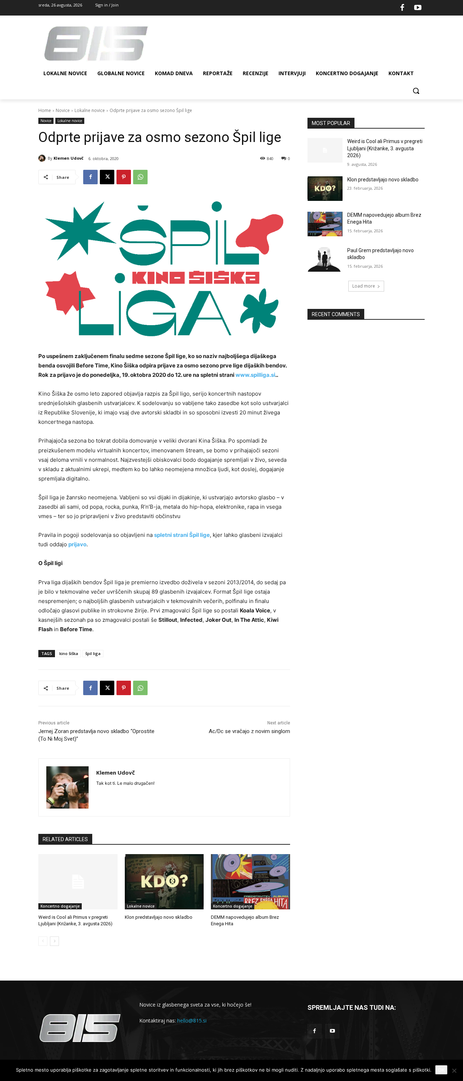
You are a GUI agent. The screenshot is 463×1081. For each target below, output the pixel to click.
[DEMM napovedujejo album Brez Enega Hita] (250, 881)
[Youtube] (418, 8)
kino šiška (68, 653)
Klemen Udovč (69, 158)
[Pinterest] (123, 177)
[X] (107, 177)
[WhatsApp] (140, 177)
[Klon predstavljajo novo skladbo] (164, 881)
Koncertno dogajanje (60, 906)
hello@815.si (192, 1020)
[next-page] (54, 941)
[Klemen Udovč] (43, 158)
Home (44, 110)
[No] (454, 1070)
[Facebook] (402, 8)
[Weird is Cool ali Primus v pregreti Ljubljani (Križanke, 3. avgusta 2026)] (78, 881)
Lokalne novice (90, 110)
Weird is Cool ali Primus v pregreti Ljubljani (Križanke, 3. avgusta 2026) (384, 148)
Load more (363, 286)
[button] (416, 90)
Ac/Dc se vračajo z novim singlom (249, 731)
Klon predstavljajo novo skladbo (158, 917)
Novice (63, 110)
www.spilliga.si (255, 374)
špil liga (93, 653)
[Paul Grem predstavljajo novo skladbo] (325, 259)
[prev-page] (42, 941)
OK (441, 1070)
